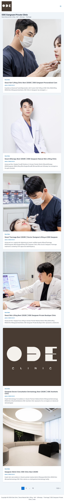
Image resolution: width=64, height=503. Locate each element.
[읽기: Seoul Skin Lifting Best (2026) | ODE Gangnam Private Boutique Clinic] (32, 281)
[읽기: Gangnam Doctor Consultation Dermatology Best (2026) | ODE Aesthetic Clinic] (32, 357)
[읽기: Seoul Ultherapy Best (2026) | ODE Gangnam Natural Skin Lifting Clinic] (32, 124)
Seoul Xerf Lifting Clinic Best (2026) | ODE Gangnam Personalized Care (31, 83)
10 (33, 488)
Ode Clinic (7, 79)
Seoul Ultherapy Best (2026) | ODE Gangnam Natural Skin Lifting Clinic (31, 159)
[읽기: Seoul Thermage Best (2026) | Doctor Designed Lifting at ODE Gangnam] (32, 202)
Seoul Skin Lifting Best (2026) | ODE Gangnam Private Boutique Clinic (30, 315)
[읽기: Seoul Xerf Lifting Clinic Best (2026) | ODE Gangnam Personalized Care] (32, 48)
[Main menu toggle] (60, 6)
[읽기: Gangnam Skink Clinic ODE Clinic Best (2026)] (32, 437)
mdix (34, 499)
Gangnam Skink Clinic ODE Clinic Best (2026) (21, 472)
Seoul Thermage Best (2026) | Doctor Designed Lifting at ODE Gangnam (31, 237)
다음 (58, 488)
